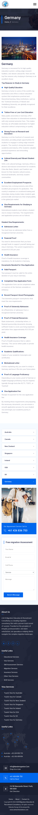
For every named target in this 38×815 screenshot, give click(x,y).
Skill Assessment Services (13, 665)
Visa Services (9, 661)
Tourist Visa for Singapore (13, 704)
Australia (8, 432)
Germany (8, 482)
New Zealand (10, 446)
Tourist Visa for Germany (13, 720)
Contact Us (25, 799)
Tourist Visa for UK (11, 716)
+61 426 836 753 (17, 530)
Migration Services (10, 668)
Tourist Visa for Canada (12, 697)
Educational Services (11, 657)
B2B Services (9, 680)
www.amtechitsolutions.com (19, 810)
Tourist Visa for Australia (13, 693)
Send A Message (13, 595)
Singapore (8, 453)
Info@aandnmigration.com (19, 767)
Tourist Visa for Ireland (12, 708)
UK (6, 475)
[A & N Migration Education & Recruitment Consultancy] (5, 4)
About (17, 799)
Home (7, 22)
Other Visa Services (11, 676)
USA (6, 467)
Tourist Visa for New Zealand (14, 701)
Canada (7, 439)
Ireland (7, 460)
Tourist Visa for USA (11, 712)
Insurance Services (11, 672)
